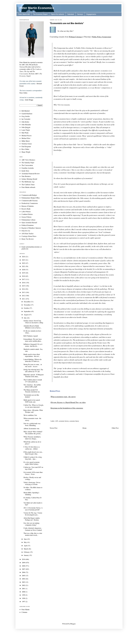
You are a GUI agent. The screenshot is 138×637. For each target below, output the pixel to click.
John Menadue (26, 124)
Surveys (80, 14)
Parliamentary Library (28, 220)
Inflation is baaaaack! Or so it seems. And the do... (33, 345)
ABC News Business (28, 160)
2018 (24, 276)
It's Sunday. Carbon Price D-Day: (33, 499)
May (25, 542)
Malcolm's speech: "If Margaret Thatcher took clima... (34, 375)
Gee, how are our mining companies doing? (31, 524)
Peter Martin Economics (36, 8)
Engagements (91, 14)
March (26, 549)
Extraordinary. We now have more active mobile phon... (33, 340)
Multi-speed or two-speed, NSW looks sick (32, 401)
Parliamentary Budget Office (31, 198)
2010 (24, 559)
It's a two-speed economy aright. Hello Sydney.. (32, 463)
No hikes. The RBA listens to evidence (33, 488)
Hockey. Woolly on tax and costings (32, 478)
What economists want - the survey (63, 396)
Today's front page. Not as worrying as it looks (32, 483)
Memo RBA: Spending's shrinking (31, 493)
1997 (24, 601)
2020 (24, 269)
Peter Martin (25, 609)
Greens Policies (26, 217)
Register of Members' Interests (31, 228)
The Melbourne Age (28, 182)
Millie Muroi (26, 141)
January (26, 555)
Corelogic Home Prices (29, 236)
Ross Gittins (25, 149)
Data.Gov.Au (26, 231)
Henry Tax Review (28, 239)
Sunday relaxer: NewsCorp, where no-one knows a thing (33, 322)
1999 (24, 595)
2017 (24, 279)
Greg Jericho (26, 116)
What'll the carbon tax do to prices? (32, 443)
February (27, 552)
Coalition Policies (27, 214)
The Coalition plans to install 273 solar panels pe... (33, 381)
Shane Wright (26, 152)
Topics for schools (57, 14)
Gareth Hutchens (27, 113)
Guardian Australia (28, 168)
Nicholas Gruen (27, 144)
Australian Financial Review (31, 173)
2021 (24, 266)
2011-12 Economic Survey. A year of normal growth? (33, 509)
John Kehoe (25, 122)
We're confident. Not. (30, 415)
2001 (24, 588)
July (25, 318)
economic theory (74, 421)
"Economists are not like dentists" (67, 23)
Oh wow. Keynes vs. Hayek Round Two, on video (68, 402)
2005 (24, 575)
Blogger (72, 624)
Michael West (26, 138)
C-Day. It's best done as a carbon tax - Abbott (32, 448)
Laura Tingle (26, 130)
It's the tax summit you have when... (32, 332)
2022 (24, 263)
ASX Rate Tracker (27, 233)
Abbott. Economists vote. (32, 428)
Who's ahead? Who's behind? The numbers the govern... (33, 433)
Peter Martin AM (24, 14)
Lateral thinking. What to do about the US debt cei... (33, 360)
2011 (24, 299)
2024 (24, 256)
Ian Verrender (26, 119)
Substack (70, 14)
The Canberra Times (28, 184)
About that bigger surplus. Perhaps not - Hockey (32, 519)
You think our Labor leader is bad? (33, 504)
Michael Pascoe (27, 135)
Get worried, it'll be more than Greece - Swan (33, 473)
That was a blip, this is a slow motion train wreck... (33, 534)
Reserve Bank (26, 209)
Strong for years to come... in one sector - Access (33, 365)
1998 (24, 598)
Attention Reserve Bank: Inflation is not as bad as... (33, 327)
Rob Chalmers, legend (31, 336)
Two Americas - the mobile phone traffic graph (32, 386)
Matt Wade (25, 133)
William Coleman (75, 36)
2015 (24, 286)
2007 (24, 569)
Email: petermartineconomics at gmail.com (32, 248)
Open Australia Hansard (29, 222)
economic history (64, 421)
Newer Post (53, 428)
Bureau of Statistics (28, 206)
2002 (24, 585)
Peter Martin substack (28, 187)
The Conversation (27, 165)
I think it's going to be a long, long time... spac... (33, 458)
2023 (24, 260)
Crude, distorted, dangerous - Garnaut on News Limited (33, 529)
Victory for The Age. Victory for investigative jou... (33, 514)
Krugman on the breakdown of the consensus (67, 408)
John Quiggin (26, 127)
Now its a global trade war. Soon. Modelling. (32, 424)
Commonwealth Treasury (30, 200)
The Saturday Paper (28, 162)
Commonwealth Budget (29, 195)
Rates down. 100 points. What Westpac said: (33, 411)
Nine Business (26, 176)
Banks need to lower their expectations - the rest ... (32, 355)
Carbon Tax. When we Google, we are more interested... (34, 406)
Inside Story (25, 171)
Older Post (115, 428)
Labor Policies (26, 211)
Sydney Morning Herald (29, 179)
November (27, 305)
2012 (24, 295)
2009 (24, 562)
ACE (56, 421)
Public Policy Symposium (101, 36)
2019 (24, 273)
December (27, 302)
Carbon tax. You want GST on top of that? (33, 468)
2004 (24, 579)
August (26, 315)
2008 (24, 566)
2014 (24, 289)
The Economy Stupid (40, 14)
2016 (24, 282)
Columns (24, 612)
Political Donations (28, 225)
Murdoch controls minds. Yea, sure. (33, 350)
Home (84, 428)
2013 (24, 292)
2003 (24, 582)
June (25, 539)
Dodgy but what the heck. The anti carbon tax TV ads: (33, 370)
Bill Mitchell (25, 111)
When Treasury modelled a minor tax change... (32, 438)
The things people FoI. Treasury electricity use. (32, 391)
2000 (24, 592)
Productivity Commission (30, 203)
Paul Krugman (26, 146)
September (27, 311)
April (26, 545)
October (26, 308)
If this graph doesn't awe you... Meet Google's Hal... (33, 453)
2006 (24, 572)
